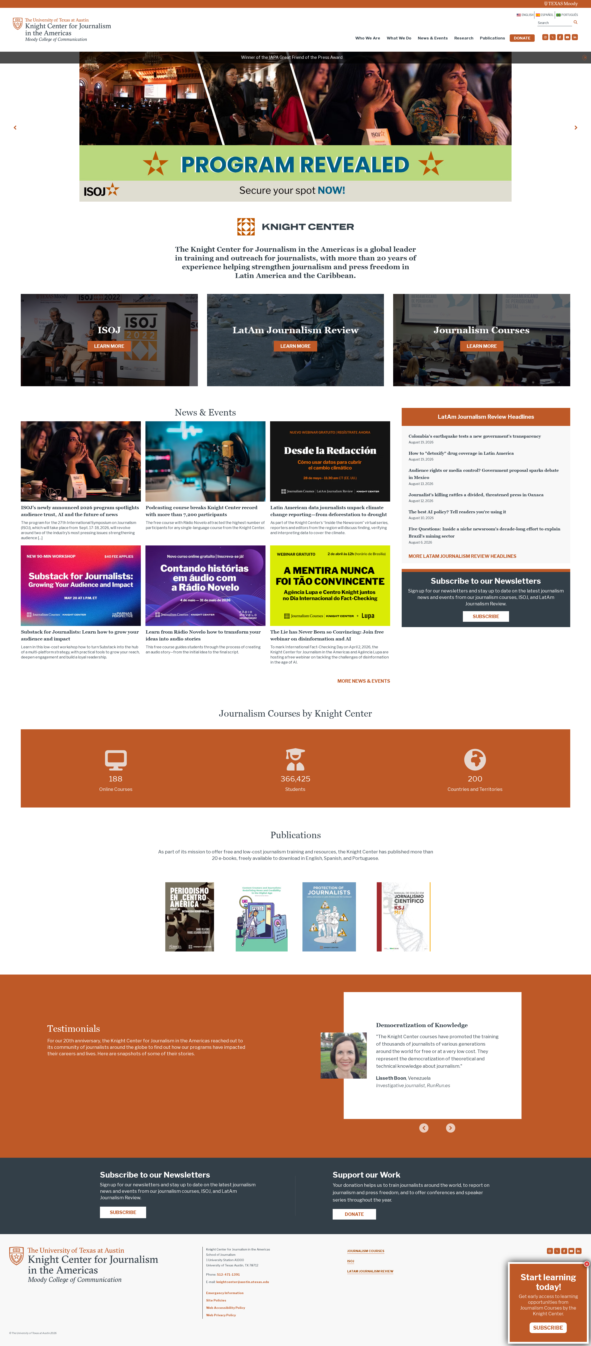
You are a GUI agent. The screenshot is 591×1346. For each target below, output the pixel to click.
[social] (545, 37)
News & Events (433, 38)
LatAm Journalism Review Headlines (486, 416)
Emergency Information (225, 1293)
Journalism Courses (365, 1251)
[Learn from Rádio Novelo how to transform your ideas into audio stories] (205, 585)
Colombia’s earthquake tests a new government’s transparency (475, 436)
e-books (228, 858)
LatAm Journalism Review (370, 1271)
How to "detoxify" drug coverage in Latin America (461, 453)
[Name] (575, 22)
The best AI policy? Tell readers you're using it (457, 511)
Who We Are (367, 38)
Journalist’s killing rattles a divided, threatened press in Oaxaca (476, 494)
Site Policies (216, 1300)
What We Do (399, 38)
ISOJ (350, 1261)
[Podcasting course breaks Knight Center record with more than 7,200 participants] (205, 461)
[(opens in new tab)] (189, 916)
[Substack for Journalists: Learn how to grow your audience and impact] (81, 585)
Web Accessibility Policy (225, 1308)
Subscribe (486, 616)
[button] (585, 57)
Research (463, 38)
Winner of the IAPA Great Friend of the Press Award (292, 57)
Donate (522, 38)
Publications (492, 38)
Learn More (109, 346)
